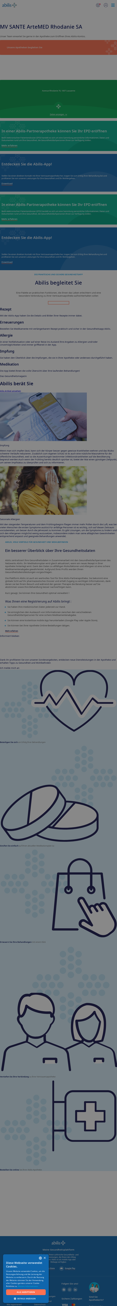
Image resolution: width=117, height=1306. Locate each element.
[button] (26, 1298)
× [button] (44, 1258)
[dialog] (58, 653)
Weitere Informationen (28, 1286)
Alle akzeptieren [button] (26, 1292)
